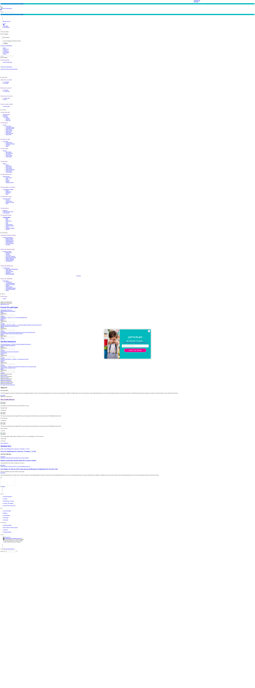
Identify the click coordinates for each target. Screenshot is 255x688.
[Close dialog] (149, 331)
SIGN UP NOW (135, 350)
